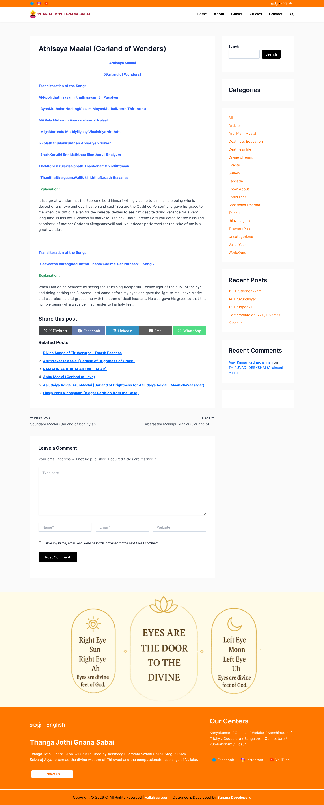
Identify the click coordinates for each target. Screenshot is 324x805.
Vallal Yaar (237, 244)
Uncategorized (241, 236)
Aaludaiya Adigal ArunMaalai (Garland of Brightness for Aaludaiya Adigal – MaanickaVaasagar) (124, 385)
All (231, 117)
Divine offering (241, 157)
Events (234, 165)
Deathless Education (246, 141)
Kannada (236, 181)
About (219, 14)
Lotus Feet (237, 197)
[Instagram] (39, 3)
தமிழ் (274, 3)
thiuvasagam (239, 221)
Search (234, 46)
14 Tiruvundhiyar (242, 299)
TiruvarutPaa (239, 228)
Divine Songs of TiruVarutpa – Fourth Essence (82, 353)
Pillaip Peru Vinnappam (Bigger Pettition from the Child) (91, 393)
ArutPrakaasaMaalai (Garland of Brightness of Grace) (89, 361)
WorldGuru (237, 252)
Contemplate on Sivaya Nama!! (254, 315)
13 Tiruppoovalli (242, 307)
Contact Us (52, 774)
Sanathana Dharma (244, 205)
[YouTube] (46, 3)
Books (236, 14)
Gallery (234, 173)
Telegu (234, 213)
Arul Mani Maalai (242, 133)
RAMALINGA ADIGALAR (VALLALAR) (75, 369)
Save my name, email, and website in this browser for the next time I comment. (102, 543)
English (286, 3)
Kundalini (236, 323)
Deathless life (240, 149)
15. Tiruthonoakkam (245, 291)
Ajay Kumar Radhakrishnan (251, 362)
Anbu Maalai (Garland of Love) (69, 377)
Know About (239, 189)
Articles (255, 14)
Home (202, 14)
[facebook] (32, 3)
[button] (292, 14)
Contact (275, 14)
